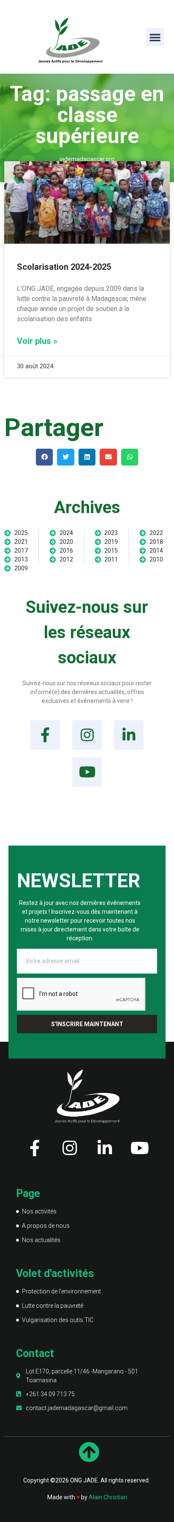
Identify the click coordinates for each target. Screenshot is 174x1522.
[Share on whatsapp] (130, 457)
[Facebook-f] (45, 735)
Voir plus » (37, 341)
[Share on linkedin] (87, 457)
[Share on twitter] (65, 457)
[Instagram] (87, 735)
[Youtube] (87, 772)
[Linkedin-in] (129, 735)
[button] (155, 37)
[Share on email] (108, 457)
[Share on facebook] (44, 457)
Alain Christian (108, 1497)
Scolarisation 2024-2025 (64, 267)
